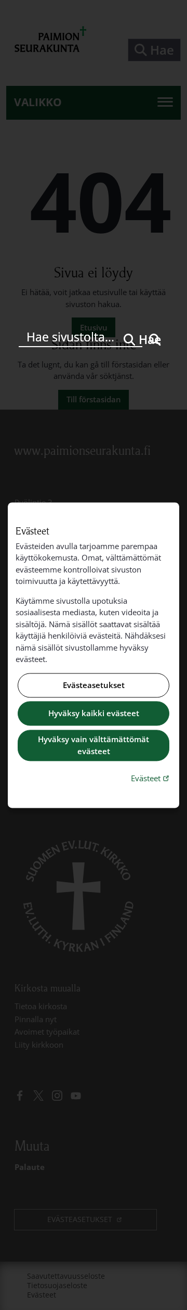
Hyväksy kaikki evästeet (93, 713)
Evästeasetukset (94, 685)
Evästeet (151, 778)
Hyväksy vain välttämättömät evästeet (93, 745)
